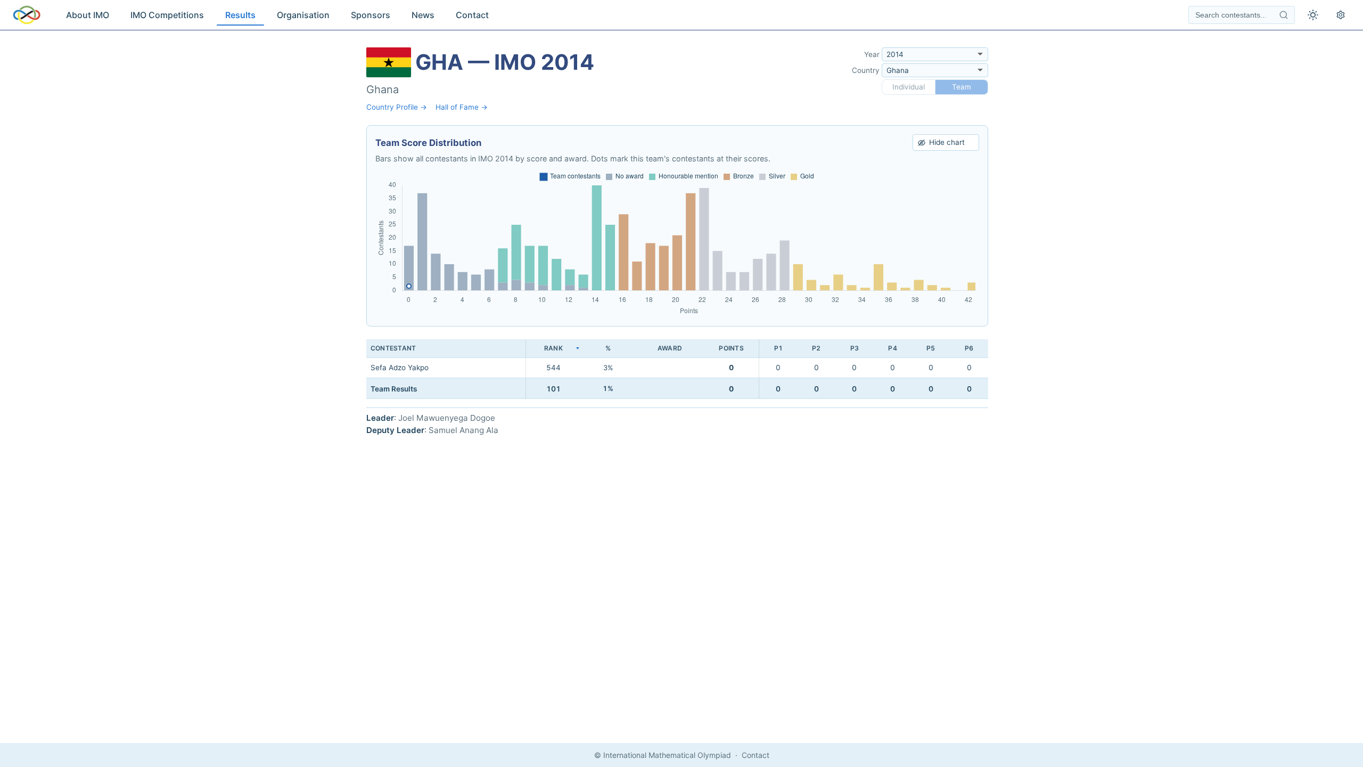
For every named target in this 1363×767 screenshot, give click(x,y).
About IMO (87, 15)
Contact (472, 15)
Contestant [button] (393, 348)
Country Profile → (396, 107)
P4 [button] (892, 348)
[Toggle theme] (1313, 15)
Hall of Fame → (462, 107)
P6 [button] (969, 348)
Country (866, 70)
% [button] (608, 348)
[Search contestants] (1284, 15)
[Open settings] (1340, 15)
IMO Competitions (167, 15)
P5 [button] (930, 348)
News (423, 15)
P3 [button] (854, 348)
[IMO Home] (26, 15)
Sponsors (370, 15)
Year (872, 54)
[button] (553, 348)
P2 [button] (816, 348)
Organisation (303, 15)
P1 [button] (778, 348)
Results (240, 15)
